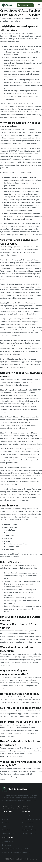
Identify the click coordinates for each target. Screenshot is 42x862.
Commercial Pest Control (31, 819)
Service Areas (6, 823)
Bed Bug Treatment (29, 830)
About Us (5, 816)
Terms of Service (8, 833)
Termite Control (27, 823)
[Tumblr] (27, 807)
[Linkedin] (18, 807)
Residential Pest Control (30, 816)
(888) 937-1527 (26, 5)
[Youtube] (23, 807)
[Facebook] (4, 807)
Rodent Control (27, 826)
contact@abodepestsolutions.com (17, 852)
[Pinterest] (8, 807)
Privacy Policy (6, 830)
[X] (13, 807)
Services (5, 819)
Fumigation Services (29, 833)
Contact (5, 826)
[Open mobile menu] (39, 5)
